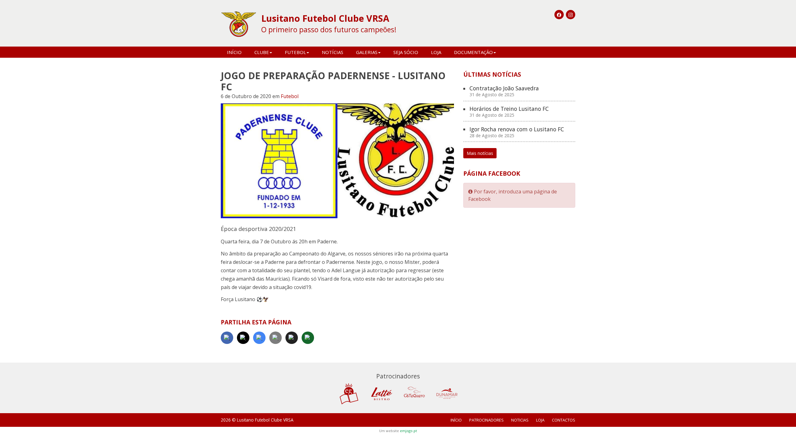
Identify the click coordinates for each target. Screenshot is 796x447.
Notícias (332, 52)
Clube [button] (261, 52)
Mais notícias (480, 153)
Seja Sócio (405, 52)
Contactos (563, 420)
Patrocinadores (486, 420)
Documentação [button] (473, 52)
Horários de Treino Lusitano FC (509, 112)
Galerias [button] (366, 52)
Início (234, 52)
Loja (436, 52)
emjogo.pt (408, 430)
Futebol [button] (295, 52)
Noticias (520, 420)
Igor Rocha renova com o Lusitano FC (517, 132)
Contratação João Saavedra (504, 91)
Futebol (289, 96)
